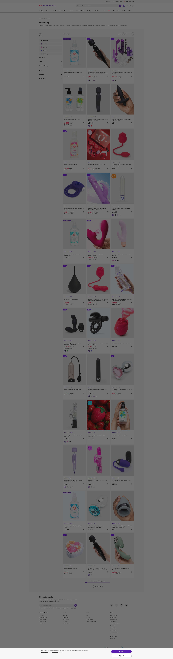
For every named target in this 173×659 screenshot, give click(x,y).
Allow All (121, 651)
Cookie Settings (44, 652)
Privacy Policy (55, 652)
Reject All (121, 656)
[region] (86, 653)
